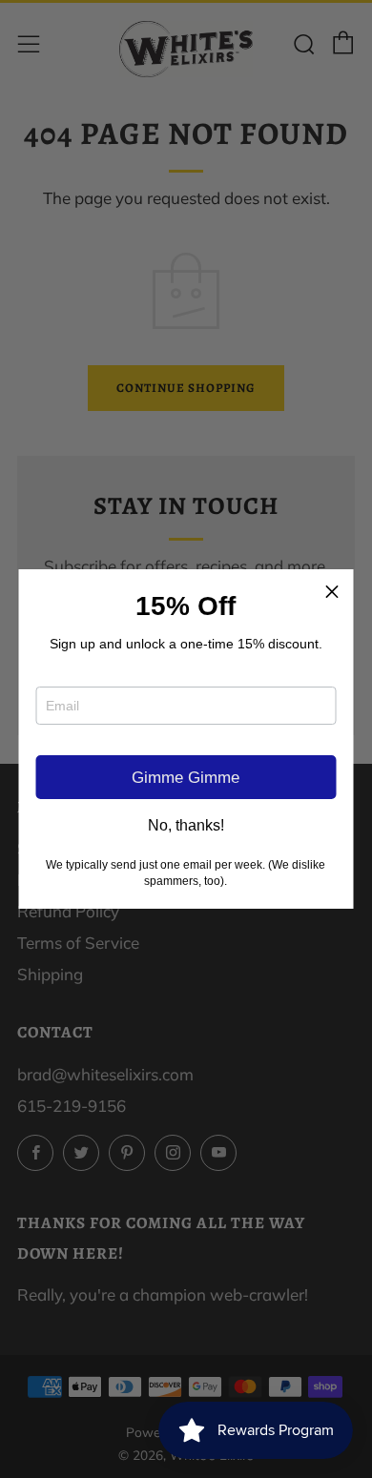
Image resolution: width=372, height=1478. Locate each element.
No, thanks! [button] (186, 825)
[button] (332, 591)
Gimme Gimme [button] (185, 778)
